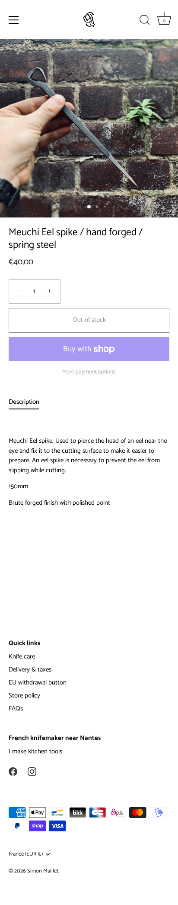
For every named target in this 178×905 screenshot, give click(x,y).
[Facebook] (13, 771)
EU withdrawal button (38, 682)
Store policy (24, 695)
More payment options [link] (89, 371)
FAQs (16, 708)
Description (24, 401)
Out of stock (89, 320)
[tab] (28, 402)
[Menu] (13, 19)
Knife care (22, 656)
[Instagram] (32, 771)
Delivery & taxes (30, 669)
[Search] (144, 21)
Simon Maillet (42, 871)
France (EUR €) (26, 854)
